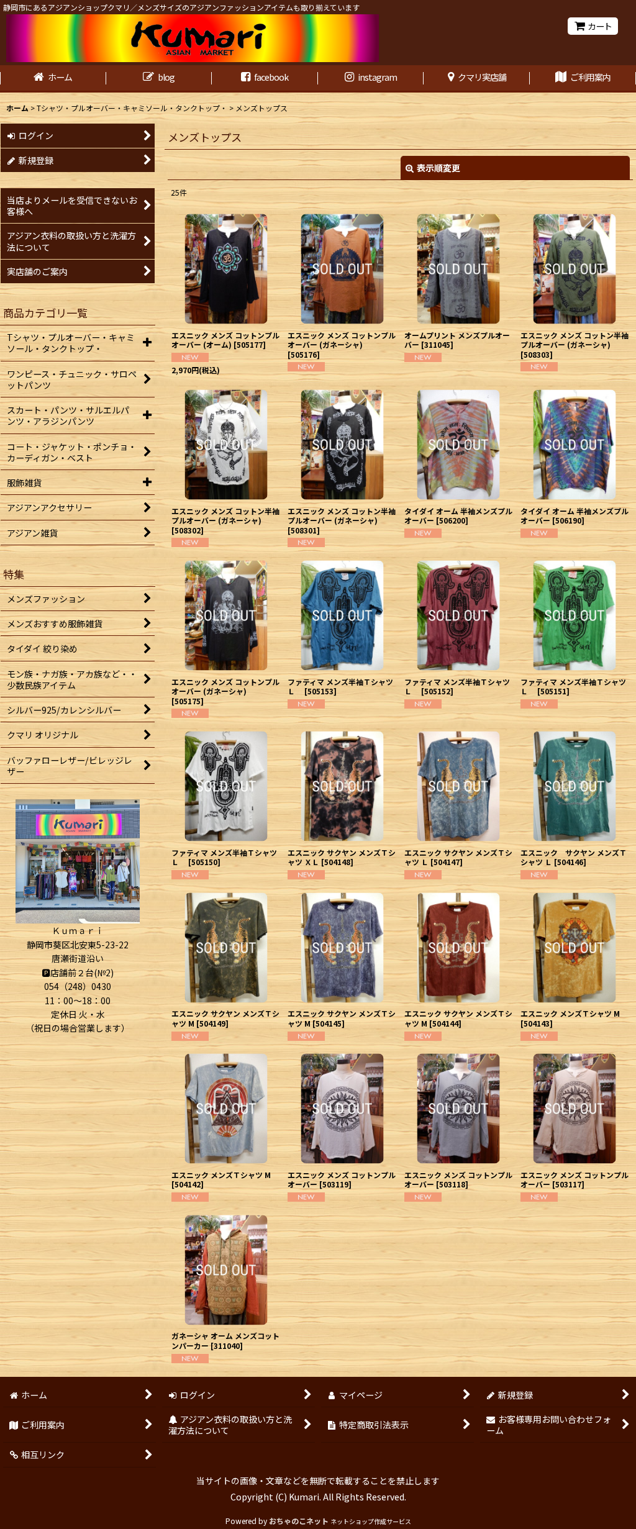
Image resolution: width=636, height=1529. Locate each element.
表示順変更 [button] (438, 167)
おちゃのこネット (299, 1520)
